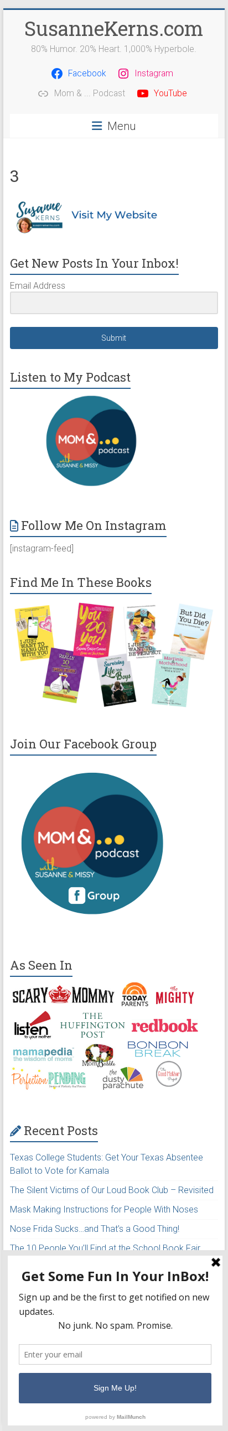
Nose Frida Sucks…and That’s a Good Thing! (94, 1229)
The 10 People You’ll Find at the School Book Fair (105, 1248)
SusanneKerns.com (113, 28)
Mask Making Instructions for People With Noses (104, 1209)
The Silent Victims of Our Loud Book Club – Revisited (112, 1190)
